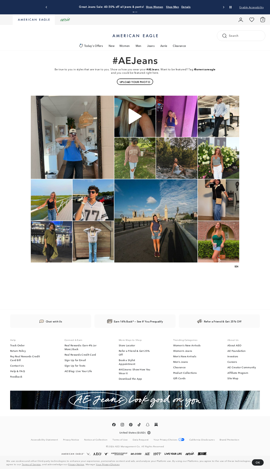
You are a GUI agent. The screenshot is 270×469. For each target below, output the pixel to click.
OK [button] (258, 462)
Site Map (232, 378)
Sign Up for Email (75, 360)
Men (139, 46)
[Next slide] (223, 7)
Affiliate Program (237, 373)
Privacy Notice (76, 464)
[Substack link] (156, 425)
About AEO (234, 345)
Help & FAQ (17, 371)
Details (185, 6)
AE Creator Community (241, 367)
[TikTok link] (139, 425)
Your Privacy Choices (107, 464)
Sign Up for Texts (75, 365)
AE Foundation (236, 351)
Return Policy (18, 351)
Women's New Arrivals (187, 345)
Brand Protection (229, 439)
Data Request (141, 439)
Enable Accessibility (251, 7)
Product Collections (185, 373)
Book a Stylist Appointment (127, 362)
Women (124, 46)
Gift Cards (179, 378)
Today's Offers (93, 46)
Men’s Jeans (180, 362)
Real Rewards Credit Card (80, 354)
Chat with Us (54, 321)
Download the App (130, 379)
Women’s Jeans (182, 351)
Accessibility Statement (44, 439)
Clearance (179, 46)
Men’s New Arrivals (184, 356)
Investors (232, 356)
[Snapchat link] (147, 425)
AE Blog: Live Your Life (78, 371)
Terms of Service (31, 464)
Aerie (163, 46)
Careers (232, 362)
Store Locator (127, 345)
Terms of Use (120, 439)
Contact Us (17, 365)
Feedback (16, 376)
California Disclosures (202, 439)
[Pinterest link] (130, 425)
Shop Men (172, 6)
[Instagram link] (122, 425)
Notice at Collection (95, 439)
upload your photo (135, 82)
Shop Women (154, 6)
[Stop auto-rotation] (230, 7)
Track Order (17, 345)
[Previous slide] (46, 7)
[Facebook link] (114, 425)
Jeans (151, 46)
